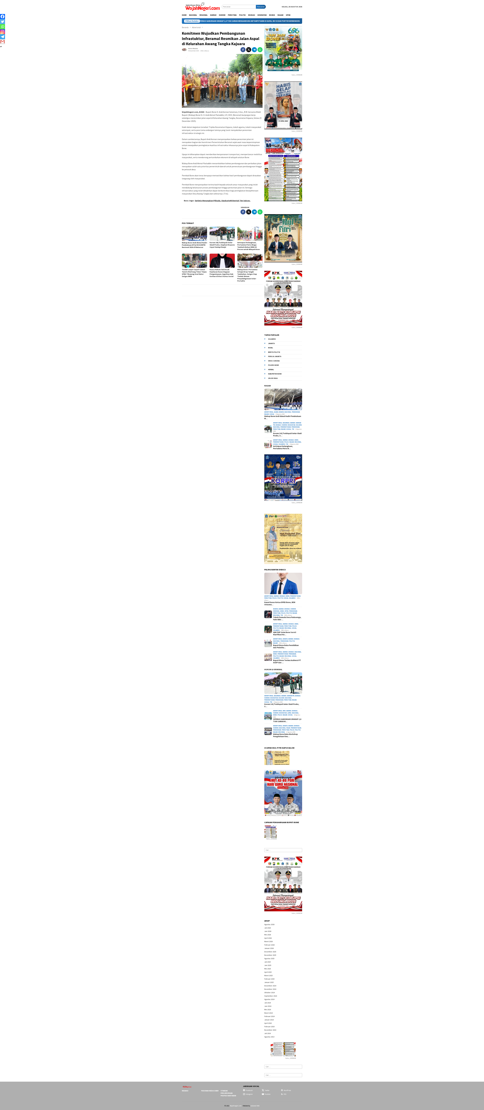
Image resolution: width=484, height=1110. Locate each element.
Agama (276, 412)
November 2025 (270, 955)
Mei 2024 (267, 1009)
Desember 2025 (270, 952)
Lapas (289, 713)
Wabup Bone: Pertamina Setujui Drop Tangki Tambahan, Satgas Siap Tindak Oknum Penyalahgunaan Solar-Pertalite (247, 275)
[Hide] (1, 47)
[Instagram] (2, 31)
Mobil (270, 348)
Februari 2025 (269, 979)
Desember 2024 (270, 986)
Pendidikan (296, 412)
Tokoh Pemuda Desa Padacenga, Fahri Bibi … (287, 618)
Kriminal (276, 611)
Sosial (271, 414)
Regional (298, 442)
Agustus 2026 (269, 924)
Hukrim (284, 425)
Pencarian (261, 7)
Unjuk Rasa (273, 378)
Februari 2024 (269, 1016)
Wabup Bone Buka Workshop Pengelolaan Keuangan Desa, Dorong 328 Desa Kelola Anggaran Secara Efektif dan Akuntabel (240, 21)
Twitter (267, 1090)
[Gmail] (2, 41)
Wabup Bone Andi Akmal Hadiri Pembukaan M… (282, 417)
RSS (285, 1094)
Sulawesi (272, 339)
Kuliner (299, 425)
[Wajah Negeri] (202, 6)
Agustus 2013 (269, 1037)
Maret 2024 (268, 1013)
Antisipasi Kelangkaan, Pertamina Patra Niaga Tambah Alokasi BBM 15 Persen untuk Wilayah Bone (248, 245)
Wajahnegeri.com (236, 1106)
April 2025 (268, 972)
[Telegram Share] (254, 49)
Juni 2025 (267, 965)
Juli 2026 (267, 928)
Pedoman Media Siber (210, 1091)
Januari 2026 (269, 948)
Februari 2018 (269, 1026)
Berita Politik (274, 352)
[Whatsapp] (2, 26)
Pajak (288, 728)
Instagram (249, 1094)
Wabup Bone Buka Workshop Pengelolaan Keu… (285, 735)
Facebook (249, 1090)
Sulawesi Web (255, 1106)
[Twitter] (2, 21)
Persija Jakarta (274, 356)
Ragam (267, 385)
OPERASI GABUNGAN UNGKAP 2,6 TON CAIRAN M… (287, 720)
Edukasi (278, 425)
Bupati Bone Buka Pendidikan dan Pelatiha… (286, 646)
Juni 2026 (267, 931)
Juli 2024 (267, 1003)
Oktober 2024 (269, 992)
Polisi (286, 442)
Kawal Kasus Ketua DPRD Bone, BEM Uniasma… (279, 603)
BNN (284, 711)
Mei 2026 (267, 935)
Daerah (292, 423)
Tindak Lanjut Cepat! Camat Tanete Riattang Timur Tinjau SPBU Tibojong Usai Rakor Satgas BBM (194, 272)
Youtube (267, 1094)
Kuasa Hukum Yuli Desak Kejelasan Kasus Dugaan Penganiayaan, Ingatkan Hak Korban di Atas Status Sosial (221, 272)
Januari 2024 (269, 1020)
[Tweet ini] (248, 49)
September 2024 (270, 996)
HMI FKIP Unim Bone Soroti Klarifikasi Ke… (284, 633)
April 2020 (268, 1023)
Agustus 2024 (269, 999)
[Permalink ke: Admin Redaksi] (184, 49)
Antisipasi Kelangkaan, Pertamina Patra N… (283, 447)
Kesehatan (291, 425)
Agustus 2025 (269, 958)
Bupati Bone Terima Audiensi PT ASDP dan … (287, 661)
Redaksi (185, 1091)
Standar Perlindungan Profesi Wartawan (228, 1093)
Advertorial (268, 412)
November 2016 (270, 1030)
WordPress (287, 1090)
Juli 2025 (267, 962)
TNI (293, 429)
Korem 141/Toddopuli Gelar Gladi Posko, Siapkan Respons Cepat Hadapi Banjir (222, 244)
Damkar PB (290, 696)
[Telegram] (2, 36)
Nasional (287, 412)
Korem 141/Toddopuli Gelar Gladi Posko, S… (287, 434)
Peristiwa (276, 429)
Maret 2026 (268, 941)
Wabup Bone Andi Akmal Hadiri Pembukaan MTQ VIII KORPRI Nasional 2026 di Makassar (194, 245)
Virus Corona (274, 361)
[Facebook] (2, 16)
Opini (287, 611)
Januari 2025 (269, 982)
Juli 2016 (267, 1033)
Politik (280, 598)
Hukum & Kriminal (273, 669)
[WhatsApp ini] (260, 49)
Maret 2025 (268, 975)
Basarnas (286, 423)
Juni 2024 (267, 1006)
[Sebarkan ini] (243, 49)
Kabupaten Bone (275, 374)
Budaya (281, 412)
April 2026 (268, 938)
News (296, 440)
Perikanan (292, 654)
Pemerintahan (285, 427)
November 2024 (270, 989)
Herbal (271, 369)
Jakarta (271, 343)
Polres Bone (273, 365)
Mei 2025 (267, 969)
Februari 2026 (269, 945)
